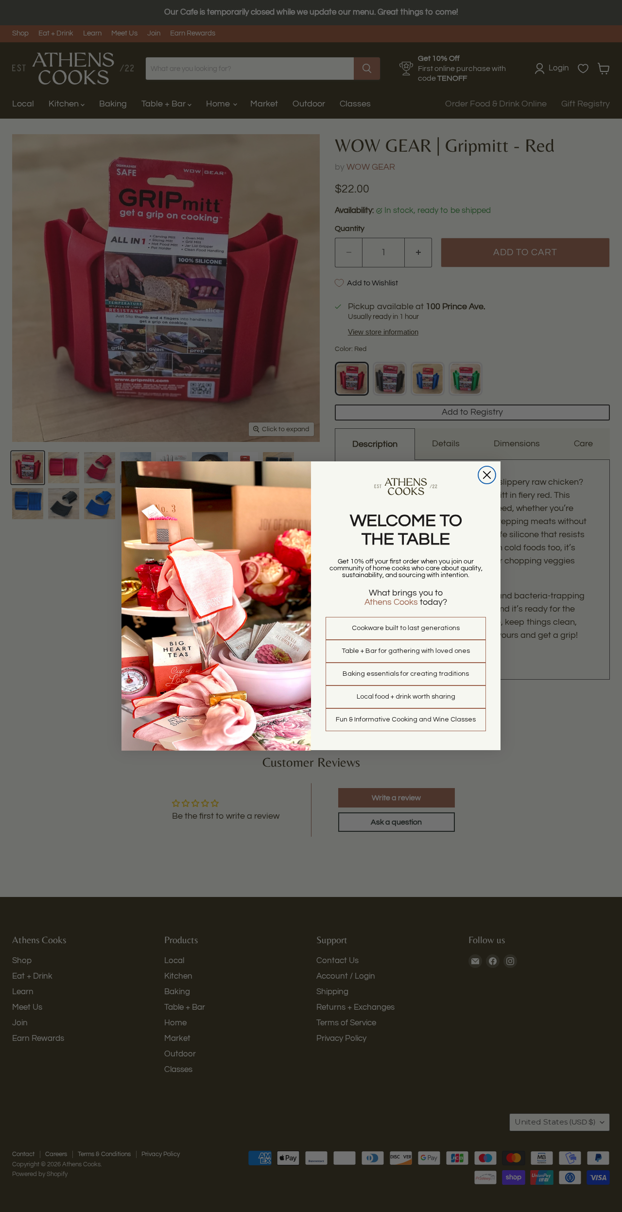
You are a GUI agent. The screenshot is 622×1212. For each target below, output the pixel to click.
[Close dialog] (487, 475)
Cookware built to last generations (406, 628)
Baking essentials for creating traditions (406, 673)
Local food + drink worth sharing (406, 696)
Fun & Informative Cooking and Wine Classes (406, 719)
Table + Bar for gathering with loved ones (406, 651)
